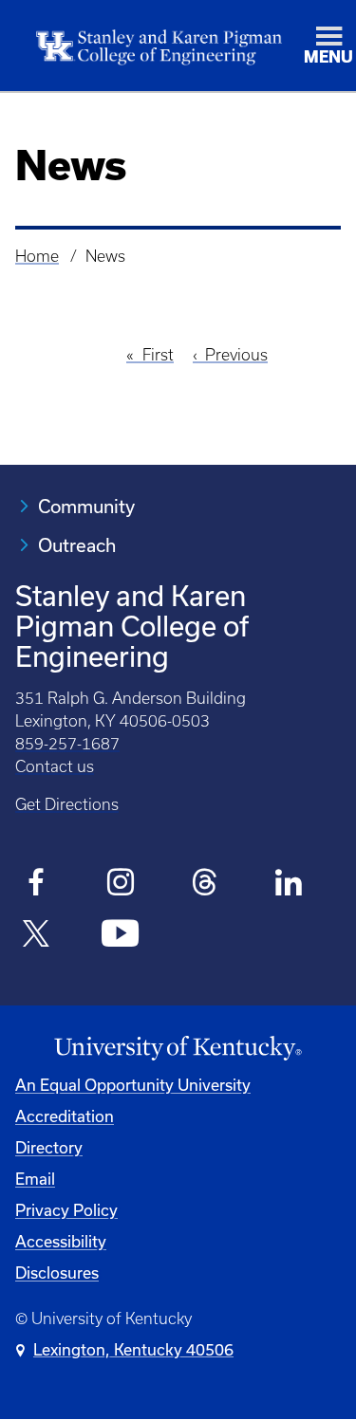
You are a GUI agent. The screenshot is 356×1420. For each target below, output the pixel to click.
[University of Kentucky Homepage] (178, 1048)
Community (86, 506)
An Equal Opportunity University (133, 1085)
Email (35, 1179)
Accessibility (60, 1241)
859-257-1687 (67, 743)
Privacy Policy (66, 1210)
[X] (36, 936)
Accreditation (64, 1116)
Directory (49, 1147)
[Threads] (204, 885)
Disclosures (57, 1272)
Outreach (77, 545)
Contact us (54, 766)
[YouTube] (121, 936)
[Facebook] (36, 885)
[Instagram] (121, 885)
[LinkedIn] (289, 885)
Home (37, 256)
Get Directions (67, 804)
